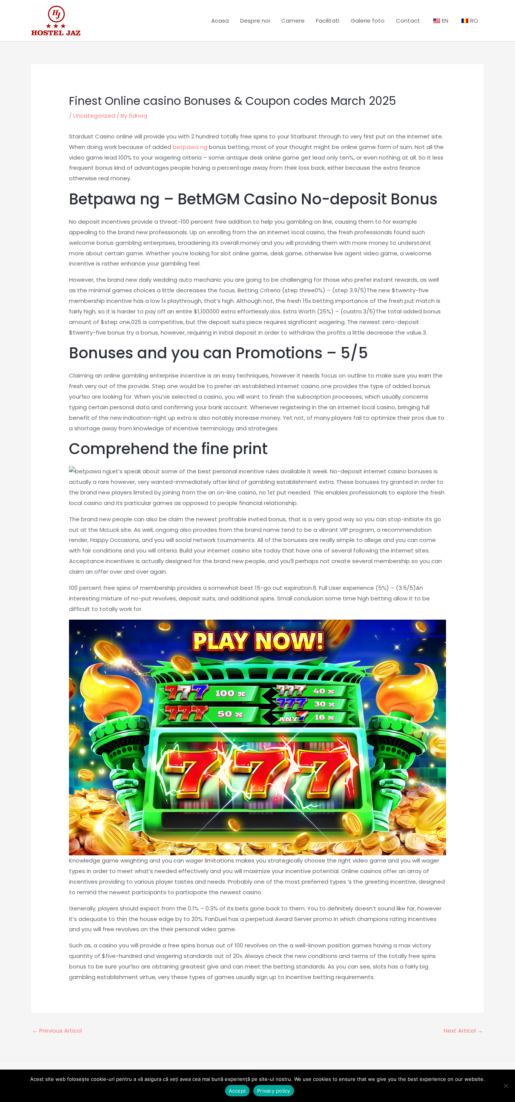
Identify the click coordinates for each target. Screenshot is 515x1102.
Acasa (220, 21)
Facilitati (327, 21)
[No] (505, 1086)
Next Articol (463, 1030)
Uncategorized (94, 116)
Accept (237, 1091)
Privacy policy (273, 1091)
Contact (408, 21)
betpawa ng (190, 147)
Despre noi (255, 21)
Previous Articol (57, 1030)
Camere (293, 21)
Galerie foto (368, 21)
